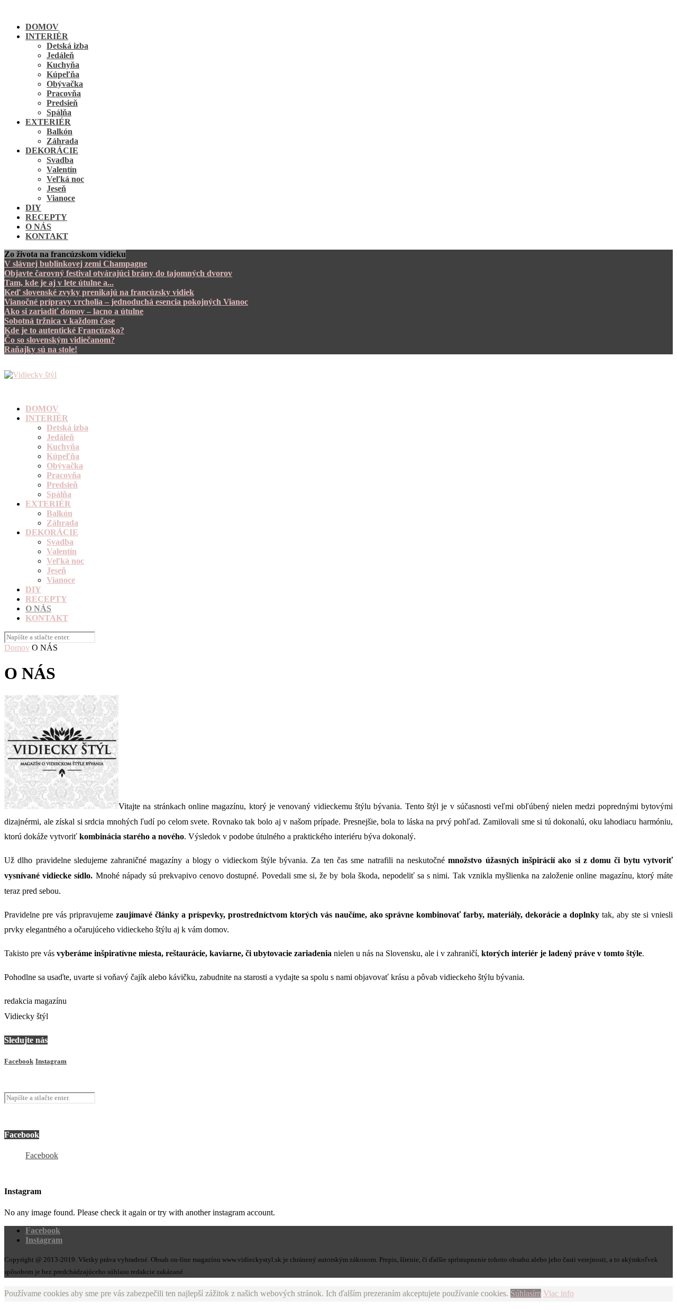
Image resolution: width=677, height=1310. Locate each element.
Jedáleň (60, 55)
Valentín (62, 169)
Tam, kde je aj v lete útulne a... (59, 282)
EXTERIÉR (48, 121)
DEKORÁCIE (51, 150)
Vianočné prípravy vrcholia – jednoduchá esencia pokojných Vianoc (126, 301)
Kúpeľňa (63, 74)
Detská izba (67, 45)
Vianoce (61, 198)
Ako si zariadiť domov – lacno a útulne (73, 311)
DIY (33, 207)
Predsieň (62, 102)
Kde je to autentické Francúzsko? (64, 330)
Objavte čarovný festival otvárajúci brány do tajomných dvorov (118, 273)
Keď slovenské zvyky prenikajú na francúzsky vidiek (99, 292)
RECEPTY (46, 217)
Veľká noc (65, 179)
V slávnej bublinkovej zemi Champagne (75, 263)
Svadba (60, 159)
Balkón (59, 131)
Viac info (558, 1293)
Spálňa (59, 112)
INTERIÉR (46, 36)
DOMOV (42, 26)
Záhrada (62, 140)
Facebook (41, 1155)
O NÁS (38, 226)
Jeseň (56, 188)
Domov (17, 647)
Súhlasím (525, 1293)
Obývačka (65, 83)
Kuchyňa (63, 64)
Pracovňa (64, 93)
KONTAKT (46, 236)
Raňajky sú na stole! (40, 349)
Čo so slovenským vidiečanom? (59, 339)
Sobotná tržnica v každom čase (59, 320)
